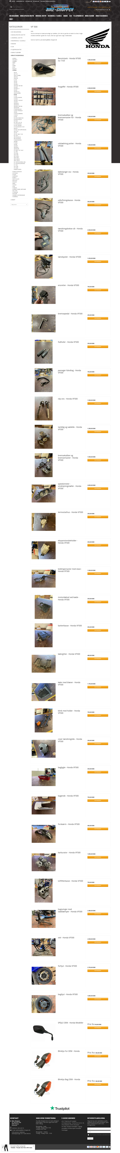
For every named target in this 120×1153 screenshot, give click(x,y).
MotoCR (15, 180)
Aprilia (14, 58)
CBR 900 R (16, 147)
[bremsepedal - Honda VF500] (43, 324)
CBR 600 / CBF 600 (18, 106)
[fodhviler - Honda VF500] (43, 352)
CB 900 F (16, 146)
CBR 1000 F (16, 157)
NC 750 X (16, 135)
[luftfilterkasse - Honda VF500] (43, 891)
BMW (14, 63)
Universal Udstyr (16, 38)
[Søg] (16, 7)
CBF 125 (16, 74)
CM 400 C (16, 84)
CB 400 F (16, 87)
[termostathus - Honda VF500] (43, 522)
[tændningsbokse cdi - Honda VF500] (43, 239)
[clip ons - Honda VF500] (43, 409)
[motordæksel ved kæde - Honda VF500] (43, 607)
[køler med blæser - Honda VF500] (43, 693)
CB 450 (15, 90)
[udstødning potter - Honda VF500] (43, 154)
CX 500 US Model (18, 97)
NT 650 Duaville (18, 119)
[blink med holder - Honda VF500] (43, 721)
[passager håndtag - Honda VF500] (43, 381)
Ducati (14, 68)
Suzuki (14, 185)
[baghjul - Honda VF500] (43, 1005)
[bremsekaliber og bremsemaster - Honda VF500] (43, 466)
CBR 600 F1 (16, 103)
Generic (15, 61)
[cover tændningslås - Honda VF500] (43, 749)
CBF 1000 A (16, 156)
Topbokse (15, 192)
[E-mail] (99, 1131)
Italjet (14, 174)
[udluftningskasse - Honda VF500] (43, 210)
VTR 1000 (16, 153)
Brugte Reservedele (17, 55)
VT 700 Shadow (17, 124)
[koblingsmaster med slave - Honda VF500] (43, 579)
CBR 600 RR (16, 107)
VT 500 (15, 96)
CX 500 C (16, 99)
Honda (14, 70)
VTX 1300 (16, 166)
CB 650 (15, 112)
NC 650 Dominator (18, 118)
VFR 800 (15, 141)
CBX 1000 (16, 154)
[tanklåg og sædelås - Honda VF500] (43, 437)
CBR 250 (16, 77)
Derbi (14, 65)
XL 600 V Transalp (18, 110)
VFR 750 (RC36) (17, 138)
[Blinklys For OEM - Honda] (43, 1061)
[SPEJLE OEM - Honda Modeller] (43, 1033)
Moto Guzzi (16, 179)
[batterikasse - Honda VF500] (43, 636)
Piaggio (15, 182)
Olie (12, 46)
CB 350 (15, 81)
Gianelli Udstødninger (19, 195)
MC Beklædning (16, 32)
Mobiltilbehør (16, 52)
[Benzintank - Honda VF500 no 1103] (43, 69)
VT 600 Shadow (17, 109)
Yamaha (15, 188)
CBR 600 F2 (16, 105)
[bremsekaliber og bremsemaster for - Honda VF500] (43, 125)
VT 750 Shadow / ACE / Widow (19, 127)
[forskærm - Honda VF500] (43, 834)
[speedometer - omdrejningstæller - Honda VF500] (43, 494)
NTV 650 (16, 121)
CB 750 (15, 132)
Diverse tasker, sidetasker (19, 189)
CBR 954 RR (16, 149)
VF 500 (15, 94)
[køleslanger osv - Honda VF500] (43, 182)
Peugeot (15, 60)
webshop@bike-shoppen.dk (23, 1130)
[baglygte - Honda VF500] (43, 778)
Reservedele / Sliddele (18, 41)
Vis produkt (97, 63)
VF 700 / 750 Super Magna (20, 129)
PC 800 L (16, 143)
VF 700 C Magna (18, 125)
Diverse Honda (17, 169)
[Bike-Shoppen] (60, 8)
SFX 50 (15, 72)
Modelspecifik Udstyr (18, 35)
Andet (13, 200)
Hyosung (15, 173)
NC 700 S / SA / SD (18, 122)
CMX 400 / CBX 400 (18, 85)
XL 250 (15, 80)
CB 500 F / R (16, 91)
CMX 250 (16, 78)
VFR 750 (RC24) (17, 137)
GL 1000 (16, 151)
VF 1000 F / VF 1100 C (18, 150)
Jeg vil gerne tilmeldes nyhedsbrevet (100, 1135)
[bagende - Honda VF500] (43, 806)
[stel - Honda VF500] (43, 948)
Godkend (90, 1138)
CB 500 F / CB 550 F (18, 100)
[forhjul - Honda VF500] (43, 976)
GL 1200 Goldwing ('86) (19, 162)
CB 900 (15, 144)
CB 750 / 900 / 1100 (18, 134)
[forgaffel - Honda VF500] (43, 97)
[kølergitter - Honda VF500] (43, 664)
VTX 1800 (16, 168)
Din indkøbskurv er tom (102, 9)
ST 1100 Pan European (19, 163)
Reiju (14, 183)
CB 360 (15, 82)
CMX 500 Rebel (17, 93)
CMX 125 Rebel (17, 75)
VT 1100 (15, 165)
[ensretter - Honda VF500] (43, 295)
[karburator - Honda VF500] (43, 863)
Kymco (14, 177)
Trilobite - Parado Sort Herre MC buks (21, 1147)
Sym (14, 186)
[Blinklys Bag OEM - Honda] (43, 1090)
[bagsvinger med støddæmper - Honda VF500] (43, 919)
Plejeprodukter (16, 49)
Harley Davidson (17, 171)
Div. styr (15, 190)
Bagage (13, 43)
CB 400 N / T (16, 88)
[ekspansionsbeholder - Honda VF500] (43, 551)
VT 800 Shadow (17, 140)
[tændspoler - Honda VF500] (43, 267)
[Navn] (99, 1128)
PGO (14, 67)
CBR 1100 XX (17, 160)
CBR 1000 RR (17, 159)
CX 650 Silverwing (18, 113)
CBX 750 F (16, 131)
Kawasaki (15, 176)
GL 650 (15, 116)
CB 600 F (16, 102)
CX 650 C (16, 115)
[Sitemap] (110, 1141)
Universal (15, 196)
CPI (13, 64)
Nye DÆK (15, 193)
